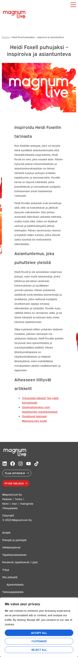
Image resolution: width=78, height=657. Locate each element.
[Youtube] (28, 463)
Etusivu (5, 37)
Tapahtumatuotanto (14, 554)
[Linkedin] (4, 463)
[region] (39, 627)
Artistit (6, 532)
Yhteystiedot (10, 508)
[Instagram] (20, 463)
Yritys (5, 569)
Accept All (39, 632)
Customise (39, 641)
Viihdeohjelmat (11, 547)
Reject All (39, 649)
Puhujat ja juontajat (14, 540)
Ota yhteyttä (9, 577)
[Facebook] (12, 463)
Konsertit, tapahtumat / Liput (20, 562)
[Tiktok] (36, 463)
